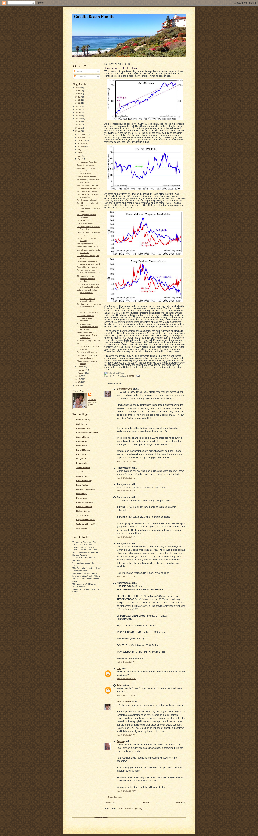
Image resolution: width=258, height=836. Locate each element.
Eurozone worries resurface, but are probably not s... (86, 298)
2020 (77, 106)
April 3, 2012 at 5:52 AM (126, 695)
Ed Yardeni (81, 454)
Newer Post (110, 802)
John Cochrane (83, 467)
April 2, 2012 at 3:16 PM (126, 491)
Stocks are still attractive (87, 352)
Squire (120, 741)
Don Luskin (81, 446)
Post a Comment (115, 797)
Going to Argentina (85, 223)
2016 (77, 118)
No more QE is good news (88, 341)
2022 (77, 100)
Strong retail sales (85, 244)
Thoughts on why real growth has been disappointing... (86, 170)
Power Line (81, 498)
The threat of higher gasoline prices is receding (86, 278)
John (119, 685)
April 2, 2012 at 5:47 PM (126, 576)
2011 (77, 376)
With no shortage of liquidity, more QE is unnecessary (87, 335)
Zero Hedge (81, 528)
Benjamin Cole (124, 389)
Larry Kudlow (82, 485)
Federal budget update (87, 267)
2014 (77, 125)
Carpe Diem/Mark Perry (87, 433)
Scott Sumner (82, 515)
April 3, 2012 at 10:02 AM (127, 791)
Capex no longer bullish (87, 191)
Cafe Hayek (81, 424)
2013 (77, 128)
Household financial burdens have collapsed (85, 318)
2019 (77, 109)
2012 (77, 131)
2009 (77, 382)
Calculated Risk (83, 428)
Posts (79, 71)
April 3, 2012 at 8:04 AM (126, 735)
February (82, 370)
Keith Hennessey (84, 480)
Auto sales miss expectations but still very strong (87, 326)
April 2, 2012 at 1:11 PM (126, 478)
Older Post (180, 802)
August (81, 146)
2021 (77, 103)
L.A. (119, 668)
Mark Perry (81, 493)
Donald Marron (83, 450)
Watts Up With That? (85, 524)
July (80, 150)
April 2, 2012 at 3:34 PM (126, 537)
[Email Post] (137, 376)
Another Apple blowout (87, 200)
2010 (77, 379)
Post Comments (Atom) (130, 808)
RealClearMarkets (84, 502)
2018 (77, 112)
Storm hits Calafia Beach (88, 247)
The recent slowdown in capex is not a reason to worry (88, 346)
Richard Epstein (83, 511)
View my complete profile (92, 402)
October (81, 140)
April (80, 159)
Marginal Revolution (85, 489)
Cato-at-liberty (82, 437)
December (82, 134)
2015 (77, 122)
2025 (77, 91)
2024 (77, 94)
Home (146, 802)
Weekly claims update (86, 177)
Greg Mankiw (82, 459)
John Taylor (81, 476)
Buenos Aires (83, 220)
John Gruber (82, 472)
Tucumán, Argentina (86, 165)
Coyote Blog (81, 441)
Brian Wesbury (83, 420)
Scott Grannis (124, 702)
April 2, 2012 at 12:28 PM (127, 461)
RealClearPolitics (84, 507)
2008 (77, 385)
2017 (77, 115)
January (81, 373)
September (83, 143)
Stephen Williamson (85, 520)
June (80, 153)
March (80, 367)
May (80, 156)
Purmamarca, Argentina (87, 162)
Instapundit (81, 463)
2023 (77, 97)
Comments (81, 77)
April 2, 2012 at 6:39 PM (126, 662)
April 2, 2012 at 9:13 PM (126, 679)
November (82, 137)
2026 (77, 87)
